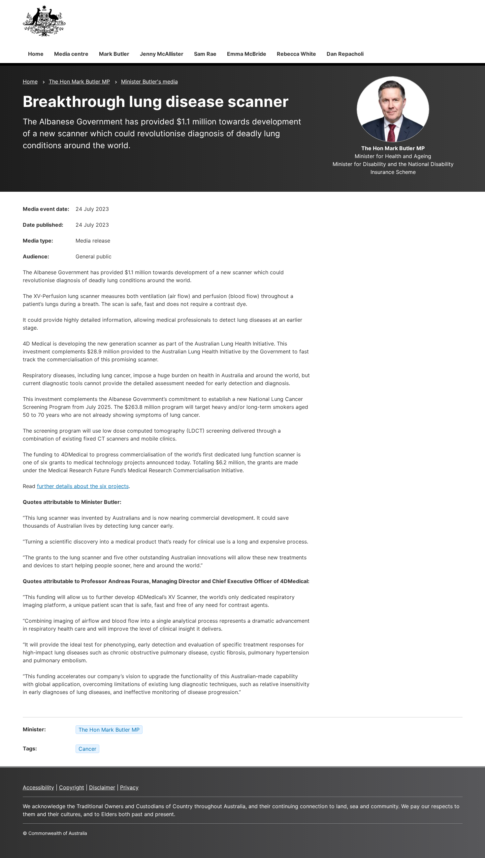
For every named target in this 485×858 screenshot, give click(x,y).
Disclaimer (102, 787)
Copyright (71, 787)
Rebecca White (296, 53)
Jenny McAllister (161, 53)
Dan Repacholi (345, 53)
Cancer (87, 748)
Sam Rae (205, 53)
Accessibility (38, 787)
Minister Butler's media (149, 81)
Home (36, 53)
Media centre (71, 53)
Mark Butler (114, 53)
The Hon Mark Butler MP (79, 81)
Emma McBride (246, 53)
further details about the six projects (83, 486)
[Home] (44, 21)
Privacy (129, 787)
